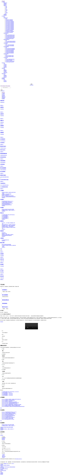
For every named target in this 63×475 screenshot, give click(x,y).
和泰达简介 (2, 100)
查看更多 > (2, 105)
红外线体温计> (4, 289)
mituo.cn (13, 463)
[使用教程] (2, 255)
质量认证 (2, 120)
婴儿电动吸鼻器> (5, 294)
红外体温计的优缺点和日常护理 (7, 204)
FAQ (1, 248)
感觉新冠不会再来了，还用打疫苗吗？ (8, 226)
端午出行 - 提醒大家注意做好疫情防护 (8, 195)
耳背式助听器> (4, 303)
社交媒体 (2, 207)
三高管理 (2, 238)
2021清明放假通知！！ (5, 217)
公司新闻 (2, 190)
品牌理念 (2, 107)
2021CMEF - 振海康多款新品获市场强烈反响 (8, 196)
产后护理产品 (2, 183)
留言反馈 (2, 276)
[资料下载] (2, 260)
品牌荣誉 (2, 125)
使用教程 (2, 253)
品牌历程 (2, 113)
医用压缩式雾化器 (3, 153)
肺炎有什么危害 (4, 233)
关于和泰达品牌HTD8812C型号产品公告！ (8, 214)
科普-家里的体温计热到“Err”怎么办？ (7, 201)
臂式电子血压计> (5, 306)
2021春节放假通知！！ (5, 218)
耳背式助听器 (2, 160)
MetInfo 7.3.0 (6, 463)
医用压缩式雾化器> (5, 299)
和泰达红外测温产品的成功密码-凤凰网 (8, 209)
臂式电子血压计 (3, 146)
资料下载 (2, 259)
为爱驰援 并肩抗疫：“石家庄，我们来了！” (8, 210)
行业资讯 (2, 199)
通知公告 (2, 212)
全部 (6, 6)
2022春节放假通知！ (5, 215)
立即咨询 (1, 435)
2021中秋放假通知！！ (5, 216)
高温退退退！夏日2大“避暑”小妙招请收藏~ (8, 225)
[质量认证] (2, 122)
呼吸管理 (2, 230)
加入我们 (2, 270)
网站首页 (3, 92)
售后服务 (2, 264)
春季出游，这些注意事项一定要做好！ (8, 234)
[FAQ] (1, 250)
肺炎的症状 (3, 232)
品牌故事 (2, 132)
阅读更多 (1, 321)
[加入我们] (2, 272)
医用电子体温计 (3, 175)
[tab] (8, 424)
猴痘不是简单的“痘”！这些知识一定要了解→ (9, 224)
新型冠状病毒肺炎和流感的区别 (7, 235)
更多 (1, 420)
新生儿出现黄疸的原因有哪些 (6, 244)
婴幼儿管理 (2, 242)
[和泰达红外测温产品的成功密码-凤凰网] (6, 427)
